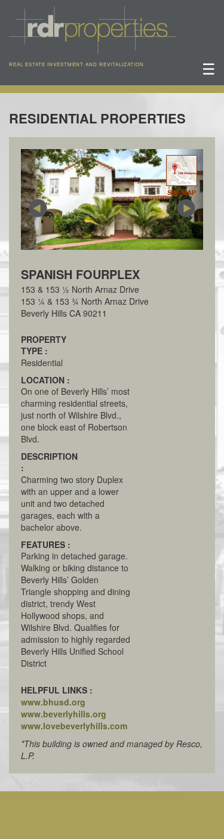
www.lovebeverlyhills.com (74, 726)
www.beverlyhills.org (63, 714)
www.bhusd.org (53, 702)
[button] (34, 199)
